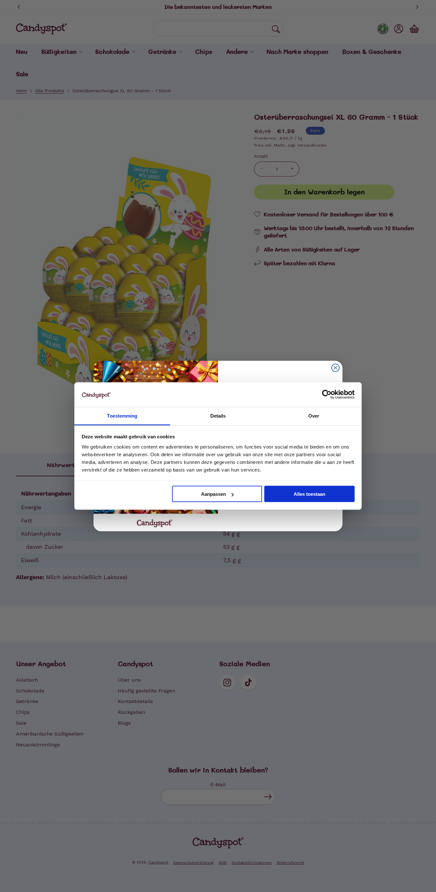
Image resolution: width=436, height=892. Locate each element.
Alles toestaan (309, 494)
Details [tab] (218, 415)
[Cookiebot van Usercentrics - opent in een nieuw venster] (327, 394)
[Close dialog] (335, 368)
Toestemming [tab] (122, 415)
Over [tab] (313, 415)
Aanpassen (213, 494)
